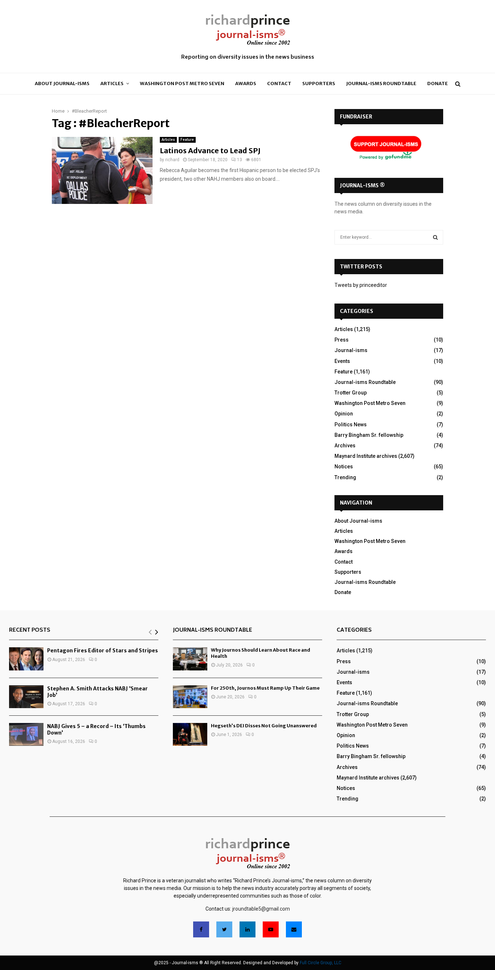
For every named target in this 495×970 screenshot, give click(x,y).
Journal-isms (350, 350)
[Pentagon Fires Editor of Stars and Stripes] (26, 658)
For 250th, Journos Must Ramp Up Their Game (265, 688)
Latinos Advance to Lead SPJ (210, 150)
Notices (343, 466)
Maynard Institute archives (365, 456)
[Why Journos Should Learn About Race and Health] (190, 658)
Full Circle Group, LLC (320, 962)
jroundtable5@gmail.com (261, 909)
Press (341, 340)
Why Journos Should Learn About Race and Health (260, 653)
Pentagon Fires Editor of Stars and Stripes (102, 650)
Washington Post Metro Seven (182, 83)
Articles (112, 83)
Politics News (350, 424)
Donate (437, 83)
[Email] (294, 929)
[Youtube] (271, 929)
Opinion (343, 414)
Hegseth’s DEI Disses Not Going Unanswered (264, 726)
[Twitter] (224, 929)
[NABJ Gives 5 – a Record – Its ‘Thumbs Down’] (26, 734)
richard (172, 159)
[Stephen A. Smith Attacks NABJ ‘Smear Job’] (26, 696)
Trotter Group (350, 393)
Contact (279, 83)
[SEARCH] (435, 237)
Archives (344, 445)
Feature (187, 140)
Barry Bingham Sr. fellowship (368, 435)
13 (239, 159)
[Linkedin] (247, 929)
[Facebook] (201, 929)
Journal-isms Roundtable (381, 83)
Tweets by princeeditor (360, 285)
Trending (345, 477)
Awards (245, 83)
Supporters (318, 83)
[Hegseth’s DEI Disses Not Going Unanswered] (190, 734)
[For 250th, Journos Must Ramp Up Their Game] (190, 696)
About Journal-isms (62, 83)
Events (342, 361)
